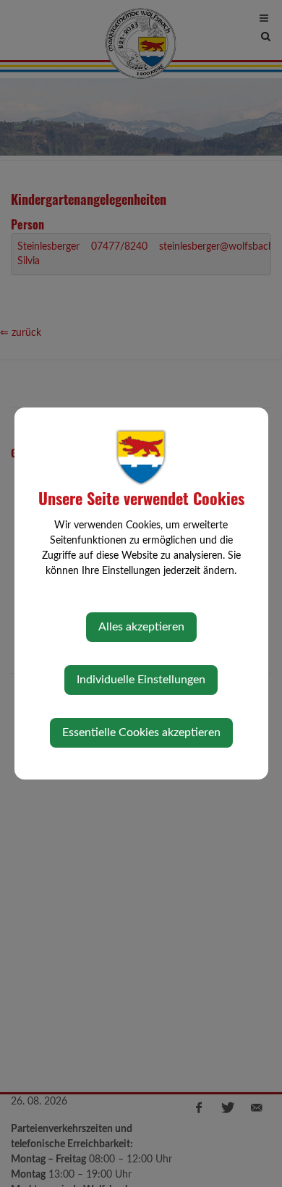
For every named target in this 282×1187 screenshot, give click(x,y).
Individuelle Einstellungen (141, 679)
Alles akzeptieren (141, 627)
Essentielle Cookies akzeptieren (141, 732)
